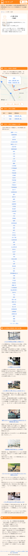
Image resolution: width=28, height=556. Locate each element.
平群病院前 (14, 187)
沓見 (14, 230)
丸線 (10, 118)
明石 (14, 151)
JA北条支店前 (14, 142)
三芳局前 (14, 165)
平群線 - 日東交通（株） (14, 82)
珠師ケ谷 (14, 302)
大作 (14, 154)
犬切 (14, 225)
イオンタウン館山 (14, 323)
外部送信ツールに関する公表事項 (18, 551)
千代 (14, 294)
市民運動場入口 (14, 273)
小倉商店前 (14, 240)
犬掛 (14, 256)
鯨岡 (14, 220)
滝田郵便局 (14, 309)
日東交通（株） (18, 116)
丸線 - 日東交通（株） (14, 80)
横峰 (14, 163)
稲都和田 (14, 204)
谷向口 (14, 170)
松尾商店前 (14, 192)
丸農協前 (14, 311)
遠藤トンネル (14, 132)
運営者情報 (15, 552)
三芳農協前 (14, 168)
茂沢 (14, 194)
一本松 (14, 213)
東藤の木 (14, 285)
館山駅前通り (14, 290)
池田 (14, 242)
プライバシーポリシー (5, 551)
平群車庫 (14, 173)
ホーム (2, 12)
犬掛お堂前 (14, 259)
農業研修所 (14, 149)
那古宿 (14, 283)
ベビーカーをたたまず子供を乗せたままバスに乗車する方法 (14, 474)
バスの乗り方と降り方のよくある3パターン (14, 390)
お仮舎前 (14, 211)
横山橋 (14, 266)
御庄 (14, 316)
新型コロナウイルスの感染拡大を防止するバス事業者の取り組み (14, 421)
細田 (14, 199)
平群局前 (14, 180)
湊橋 (14, 318)
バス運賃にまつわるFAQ (14, 367)
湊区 (14, 271)
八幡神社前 (14, 314)
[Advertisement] (14, 50)
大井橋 (14, 304)
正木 (14, 78)
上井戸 (14, 182)
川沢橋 (14, 206)
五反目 (14, 177)
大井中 (14, 201)
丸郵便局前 (14, 134)
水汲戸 (14, 251)
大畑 (14, 244)
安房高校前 (14, 223)
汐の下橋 (14, 237)
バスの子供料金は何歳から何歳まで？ (14, 341)
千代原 (14, 280)
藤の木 (14, 197)
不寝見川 (14, 185)
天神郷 (14, 175)
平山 (14, 261)
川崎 (14, 275)
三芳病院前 (14, 287)
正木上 (14, 232)
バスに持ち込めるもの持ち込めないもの (14, 502)
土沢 (14, 268)
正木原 (14, 161)
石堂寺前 (14, 146)
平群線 (10, 116)
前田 (14, 228)
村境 (14, 254)
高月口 (14, 249)
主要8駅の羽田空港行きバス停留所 (14, 449)
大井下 (14, 137)
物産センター (14, 144)
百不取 (14, 235)
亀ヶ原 (14, 306)
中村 (14, 156)
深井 (14, 297)
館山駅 (14, 208)
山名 (14, 158)
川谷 (14, 216)
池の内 (14, 292)
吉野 (14, 263)
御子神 (14, 139)
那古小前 (14, 299)
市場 (14, 321)
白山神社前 (14, 247)
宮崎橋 (14, 218)
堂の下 (14, 189)
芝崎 (14, 278)
